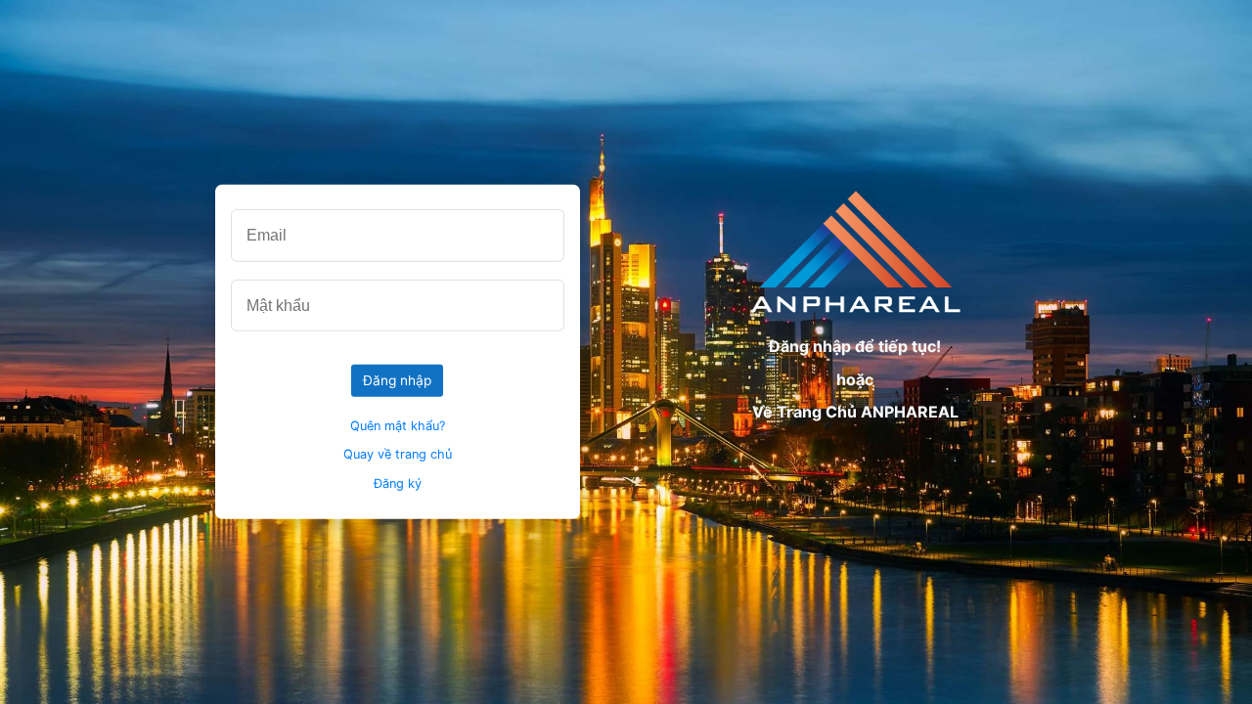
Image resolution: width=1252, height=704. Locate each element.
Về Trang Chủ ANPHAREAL (855, 411)
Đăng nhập (397, 380)
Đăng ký (398, 483)
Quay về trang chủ (397, 454)
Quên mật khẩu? (397, 425)
